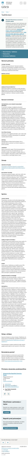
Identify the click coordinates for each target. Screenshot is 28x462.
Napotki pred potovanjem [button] (10, 428)
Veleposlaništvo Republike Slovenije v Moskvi (12, 374)
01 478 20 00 (5, 449)
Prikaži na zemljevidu (7, 381)
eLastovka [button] (6, 412)
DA (3, 442)
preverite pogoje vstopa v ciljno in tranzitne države (15, 29)
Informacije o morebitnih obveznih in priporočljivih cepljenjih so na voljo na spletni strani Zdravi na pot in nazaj (13, 168)
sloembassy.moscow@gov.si (11, 385)
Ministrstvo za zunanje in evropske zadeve (10, 448)
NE (8, 442)
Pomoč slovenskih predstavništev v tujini (13, 361)
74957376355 (8, 384)
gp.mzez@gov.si (6, 451)
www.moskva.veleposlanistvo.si (12, 386)
